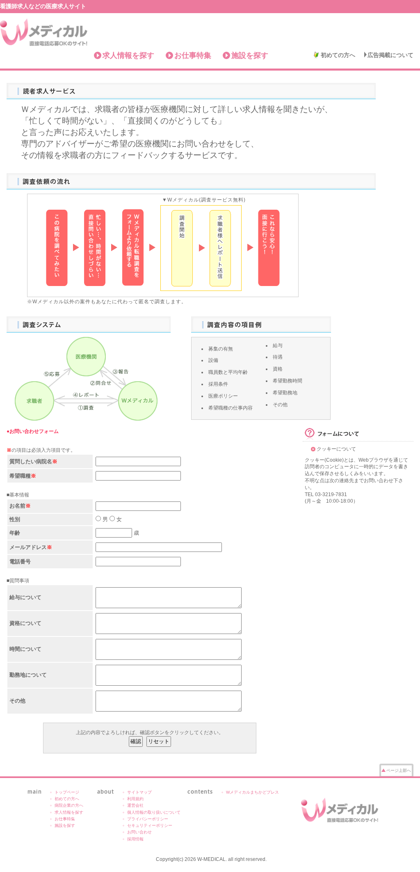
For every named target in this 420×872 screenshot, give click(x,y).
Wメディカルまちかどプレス (252, 792)
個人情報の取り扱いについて (153, 812)
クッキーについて (336, 449)
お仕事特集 (192, 55)
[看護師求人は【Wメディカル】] (340, 810)
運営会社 (135, 805)
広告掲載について (390, 55)
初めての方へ (338, 55)
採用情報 (135, 839)
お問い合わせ (139, 832)
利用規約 (135, 798)
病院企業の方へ (69, 805)
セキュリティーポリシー (149, 825)
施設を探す (249, 55)
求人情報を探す (128, 55)
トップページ (67, 792)
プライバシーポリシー (147, 819)
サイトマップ (139, 792)
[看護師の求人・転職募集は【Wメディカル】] (44, 32)
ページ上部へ (398, 770)
